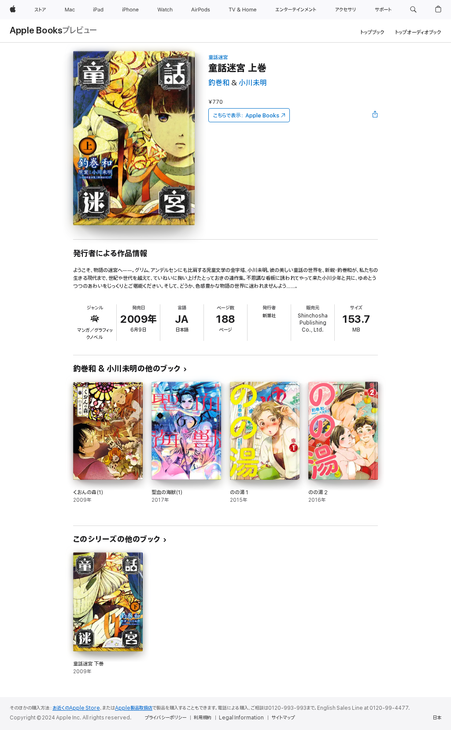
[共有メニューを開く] (375, 115)
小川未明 (253, 83)
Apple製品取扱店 (133, 708)
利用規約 (202, 718)
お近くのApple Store (76, 708)
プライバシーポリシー (165, 718)
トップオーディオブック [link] (418, 32)
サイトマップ (283, 718)
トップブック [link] (372, 32)
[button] (413, 9)
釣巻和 (218, 83)
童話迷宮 (218, 57)
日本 (437, 718)
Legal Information (241, 718)
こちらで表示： (246, 115)
